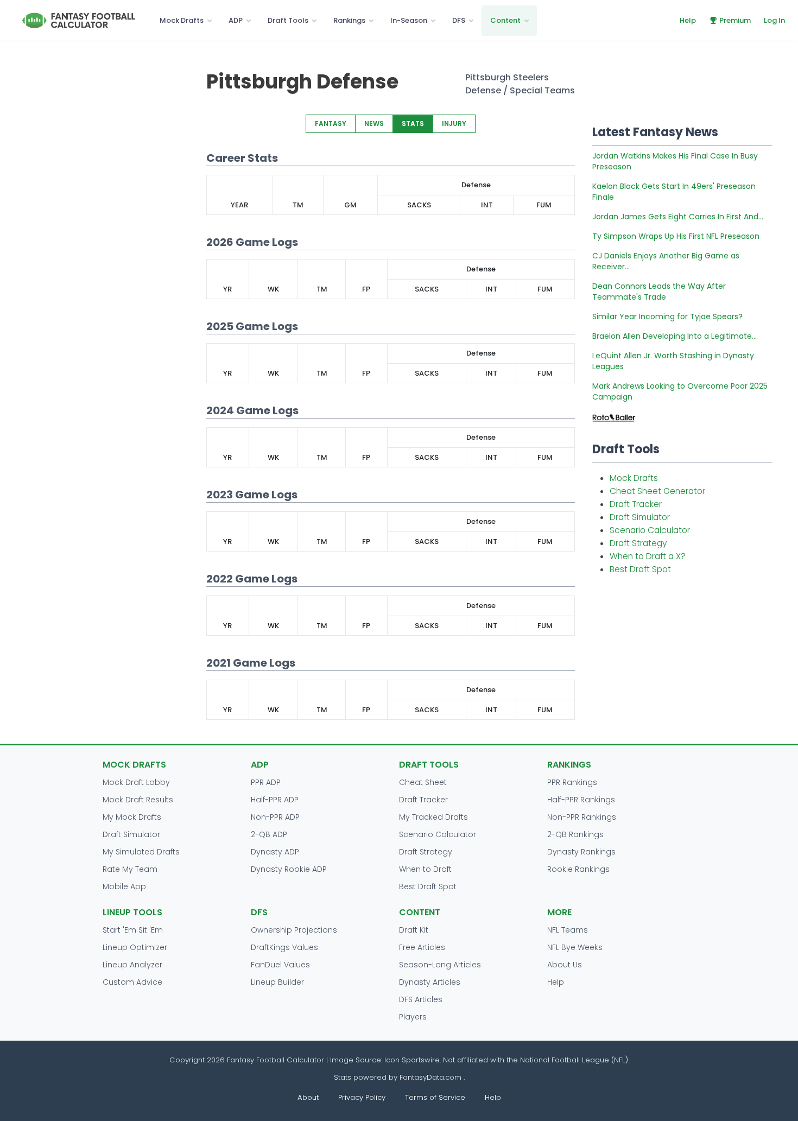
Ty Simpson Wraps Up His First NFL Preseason (675, 236)
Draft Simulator (640, 517)
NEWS (374, 123)
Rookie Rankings (578, 869)
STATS (413, 123)
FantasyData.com (432, 1077)
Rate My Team (130, 869)
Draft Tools (288, 20)
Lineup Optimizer (135, 947)
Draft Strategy (638, 543)
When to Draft (425, 869)
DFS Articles (420, 999)
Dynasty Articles (429, 982)
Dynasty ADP (275, 851)
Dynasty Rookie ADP (289, 869)
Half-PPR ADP (275, 799)
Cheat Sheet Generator (657, 491)
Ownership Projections (294, 929)
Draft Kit (413, 929)
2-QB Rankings (575, 834)
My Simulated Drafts (141, 851)
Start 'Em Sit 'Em (133, 929)
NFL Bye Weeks (575, 947)
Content (505, 20)
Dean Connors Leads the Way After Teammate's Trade (659, 291)
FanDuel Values (280, 964)
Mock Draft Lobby (136, 782)
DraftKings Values (284, 947)
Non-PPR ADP (275, 817)
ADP (236, 20)
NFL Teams (567, 929)
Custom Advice (132, 982)
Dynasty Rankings (581, 851)
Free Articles (422, 947)
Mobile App (124, 886)
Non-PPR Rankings (581, 817)
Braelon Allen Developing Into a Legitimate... (674, 336)
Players (413, 1016)
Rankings (349, 20)
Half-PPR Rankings (581, 799)
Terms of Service (435, 1097)
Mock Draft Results (138, 799)
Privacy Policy (361, 1097)
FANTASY (330, 123)
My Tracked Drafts (433, 817)
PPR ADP (266, 782)
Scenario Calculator (650, 530)
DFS (458, 20)
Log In (774, 20)
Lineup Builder (277, 982)
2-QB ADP (269, 834)
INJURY (454, 123)
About (308, 1097)
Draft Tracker (636, 504)
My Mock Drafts (132, 817)
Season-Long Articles (440, 964)
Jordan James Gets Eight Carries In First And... (677, 216)
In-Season (408, 20)
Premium (735, 20)
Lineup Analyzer (132, 964)
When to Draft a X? (648, 556)
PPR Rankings (572, 782)
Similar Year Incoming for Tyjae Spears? (667, 316)
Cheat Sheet (423, 782)
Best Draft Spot (640, 569)
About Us (564, 964)
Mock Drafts (182, 20)
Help (688, 20)
